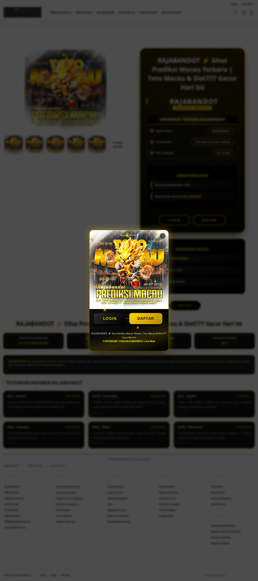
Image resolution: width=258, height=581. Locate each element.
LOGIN (110, 318)
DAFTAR (145, 318)
